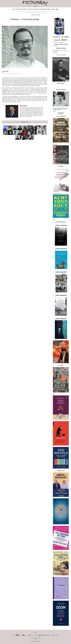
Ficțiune (25, 9)
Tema (29, 9)
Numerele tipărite (61, 83)
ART (53, 219)
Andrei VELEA (5, 71)
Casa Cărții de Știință (56, 193)
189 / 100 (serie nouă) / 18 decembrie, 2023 (10, 73)
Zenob (32, 9)
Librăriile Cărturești (61, 48)
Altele (57, 9)
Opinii (3, 72)
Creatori (49, 9)
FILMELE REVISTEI (61, 112)
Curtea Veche (55, 144)
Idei (13, 9)
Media (35, 639)
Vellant (54, 394)
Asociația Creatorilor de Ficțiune (61, 44)
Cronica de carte (19, 9)
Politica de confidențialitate (35, 637)
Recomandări (43, 9)
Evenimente (37, 9)
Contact (53, 9)
